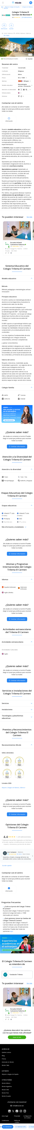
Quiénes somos (6, 1052)
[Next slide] (32, 856)
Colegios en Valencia (27, 7)
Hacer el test (17, 1037)
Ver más (29, 217)
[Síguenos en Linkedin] (9, 1111)
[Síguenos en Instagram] (21, 1111)
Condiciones (5, 1120)
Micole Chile (5, 1089)
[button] (17, 278)
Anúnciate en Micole (8, 1062)
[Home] (2, 7)
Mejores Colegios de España (12, 7)
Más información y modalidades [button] (13, 527)
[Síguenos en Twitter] (13, 1111)
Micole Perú (5, 1093)
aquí (11, 931)
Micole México (6, 1083)
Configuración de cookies (27, 1117)
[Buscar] (30, 2)
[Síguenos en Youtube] (24, 1111)
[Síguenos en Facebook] (17, 1111)
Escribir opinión (7, 865)
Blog (3, 1055)
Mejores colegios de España (10, 1074)
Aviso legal (5, 1116)
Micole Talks (5, 1065)
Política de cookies (17, 1121)
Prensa (4, 1059)
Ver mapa (6, 35)
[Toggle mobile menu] (3, 3)
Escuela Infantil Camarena (17, 243)
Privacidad (17, 1116)
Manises (6, 8)
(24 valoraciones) (27, 17)
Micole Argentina (7, 1086)
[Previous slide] (1, 856)
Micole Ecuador (6, 1096)
